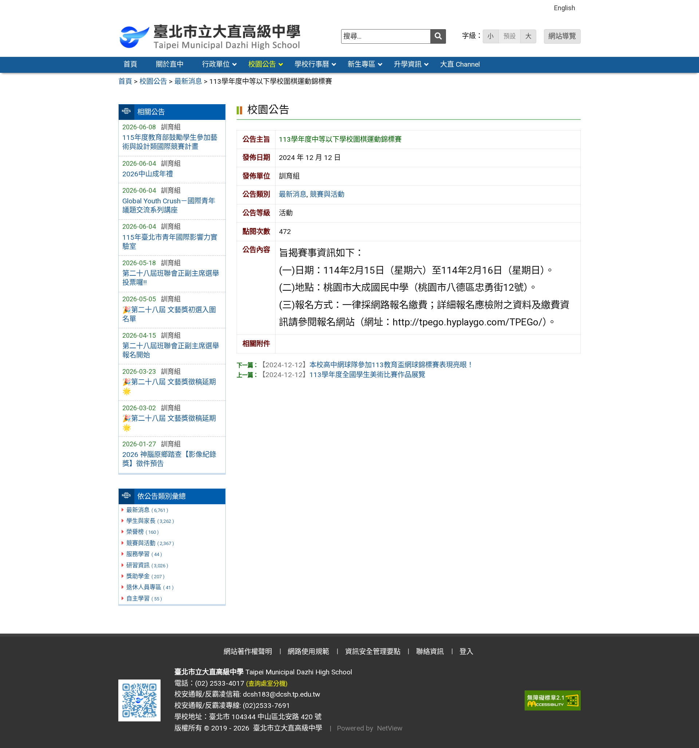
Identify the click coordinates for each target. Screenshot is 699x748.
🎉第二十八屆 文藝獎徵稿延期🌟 (169, 386)
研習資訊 (147, 565)
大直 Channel (460, 64)
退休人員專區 (150, 587)
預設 (509, 36)
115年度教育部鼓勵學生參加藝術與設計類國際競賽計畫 (169, 142)
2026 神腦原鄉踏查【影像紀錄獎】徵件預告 (169, 459)
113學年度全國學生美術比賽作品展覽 (341, 375)
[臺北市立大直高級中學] (210, 36)
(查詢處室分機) (267, 683)
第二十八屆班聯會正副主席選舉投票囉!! (170, 278)
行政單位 (216, 64)
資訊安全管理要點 (372, 651)
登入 (466, 651)
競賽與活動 (150, 543)
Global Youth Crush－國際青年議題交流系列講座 (168, 205)
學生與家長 (150, 520)
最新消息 (147, 509)
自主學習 (144, 598)
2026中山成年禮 (147, 174)
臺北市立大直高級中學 (285, 728)
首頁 (130, 64)
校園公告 (262, 64)
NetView (389, 728)
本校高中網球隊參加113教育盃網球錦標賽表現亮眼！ (366, 365)
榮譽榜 (142, 531)
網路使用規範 (308, 651)
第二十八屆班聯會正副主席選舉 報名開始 (170, 350)
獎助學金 (145, 576)
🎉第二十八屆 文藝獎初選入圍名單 (169, 314)
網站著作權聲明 (248, 651)
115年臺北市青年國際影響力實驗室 (169, 242)
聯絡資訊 (430, 651)
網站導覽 (562, 36)
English (564, 8)
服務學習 (144, 554)
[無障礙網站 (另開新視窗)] (553, 700)
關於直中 (169, 64)
